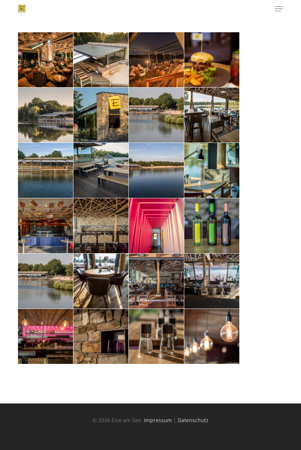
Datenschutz (193, 420)
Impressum (158, 420)
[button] (279, 8)
